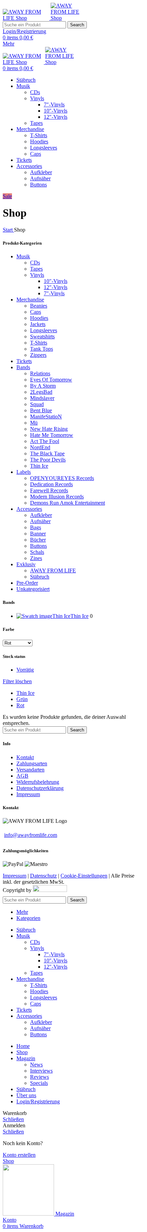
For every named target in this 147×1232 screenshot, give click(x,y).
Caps (35, 154)
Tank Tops (41, 349)
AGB (22, 776)
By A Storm (43, 386)
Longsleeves (43, 148)
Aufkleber (41, 172)
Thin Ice (39, 466)
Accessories (29, 509)
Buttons (38, 184)
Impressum (28, 794)
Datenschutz (43, 876)
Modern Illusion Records (57, 497)
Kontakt (25, 757)
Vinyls (37, 98)
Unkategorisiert (33, 589)
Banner (38, 533)
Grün (22, 699)
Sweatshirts (42, 336)
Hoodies (39, 141)
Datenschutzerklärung (40, 788)
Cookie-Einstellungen (84, 876)
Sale (7, 196)
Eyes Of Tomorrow (51, 379)
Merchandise (30, 299)
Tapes (36, 123)
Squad (37, 404)
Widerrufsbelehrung (37, 782)
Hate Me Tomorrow (51, 435)
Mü (34, 423)
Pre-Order (27, 583)
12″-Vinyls (55, 117)
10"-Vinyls (55, 281)
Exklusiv (26, 564)
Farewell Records (49, 490)
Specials (39, 1083)
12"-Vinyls (55, 287)
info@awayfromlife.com (30, 835)
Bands (23, 367)
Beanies (38, 306)
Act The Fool (44, 441)
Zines (36, 558)
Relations (40, 373)
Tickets (24, 361)
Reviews (39, 1077)
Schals (37, 552)
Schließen (13, 1119)
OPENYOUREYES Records (62, 478)
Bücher (38, 540)
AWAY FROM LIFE (53, 570)
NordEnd (40, 447)
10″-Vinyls (55, 111)
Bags (35, 527)
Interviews (41, 1071)
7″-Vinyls (54, 104)
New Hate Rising (49, 429)
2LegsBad (41, 392)
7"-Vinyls (54, 293)
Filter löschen (17, 681)
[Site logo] (27, 18)
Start (8, 230)
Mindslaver (42, 398)
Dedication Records (51, 484)
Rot (20, 705)
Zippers (38, 355)
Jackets (37, 324)
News (36, 1064)
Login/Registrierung (38, 1101)
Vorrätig (25, 670)
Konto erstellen (19, 1155)
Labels (23, 472)
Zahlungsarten (31, 763)
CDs (35, 92)
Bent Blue (41, 410)
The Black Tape (47, 453)
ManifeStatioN (46, 416)
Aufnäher (40, 178)
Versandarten (30, 770)
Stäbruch (39, 577)
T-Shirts (38, 135)
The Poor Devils (48, 460)
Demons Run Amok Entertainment (67, 503)
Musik (23, 256)
